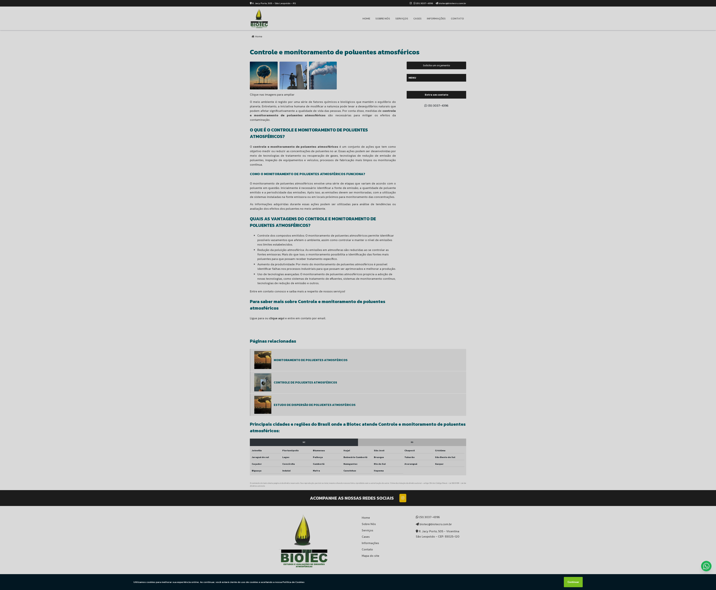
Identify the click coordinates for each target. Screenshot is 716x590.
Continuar (573, 582)
